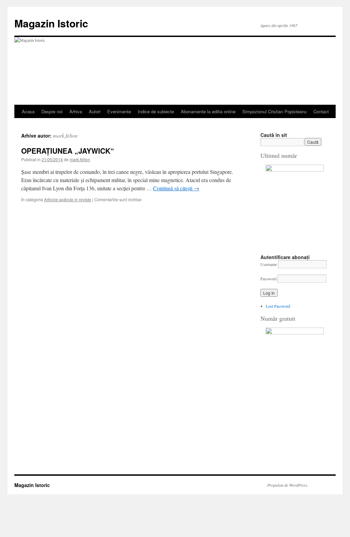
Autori (94, 111)
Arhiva (75, 111)
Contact (321, 111)
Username (268, 264)
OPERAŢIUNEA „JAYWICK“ (67, 150)
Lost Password (278, 306)
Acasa (28, 111)
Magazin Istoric (51, 23)
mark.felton (65, 135)
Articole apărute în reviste (67, 199)
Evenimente (119, 111)
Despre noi (52, 111)
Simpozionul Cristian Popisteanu (274, 111)
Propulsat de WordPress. (287, 485)
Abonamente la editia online (208, 111)
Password (268, 278)
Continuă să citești (176, 188)
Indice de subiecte (156, 111)
